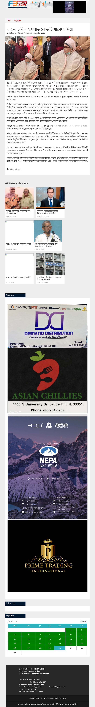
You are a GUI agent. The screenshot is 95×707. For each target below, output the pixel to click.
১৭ (15, 643)
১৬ (82, 639)
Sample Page (34, 698)
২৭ (49, 648)
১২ (40, 639)
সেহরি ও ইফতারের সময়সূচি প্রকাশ (18, 277)
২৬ (40, 648)
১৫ (71, 639)
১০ (15, 639)
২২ (71, 643)
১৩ (49, 639)
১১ (28, 639)
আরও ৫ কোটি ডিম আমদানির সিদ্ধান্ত (18, 244)
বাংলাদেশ (17, 20)
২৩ (82, 643)
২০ (49, 643)
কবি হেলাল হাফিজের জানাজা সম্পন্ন (51, 698)
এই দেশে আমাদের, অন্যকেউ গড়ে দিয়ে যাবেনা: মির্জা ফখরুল (46, 245)
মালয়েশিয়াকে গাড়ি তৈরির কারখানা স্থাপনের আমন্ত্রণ (18, 212)
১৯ (40, 643)
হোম (9, 20)
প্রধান (11, 169)
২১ (60, 643)
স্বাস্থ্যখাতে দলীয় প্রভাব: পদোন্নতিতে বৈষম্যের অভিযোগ (49, 278)
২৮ (60, 648)
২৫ (28, 648)
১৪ (60, 639)
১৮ (28, 643)
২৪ (15, 648)
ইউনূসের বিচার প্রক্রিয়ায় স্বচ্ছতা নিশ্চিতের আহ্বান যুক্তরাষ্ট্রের (47, 212)
